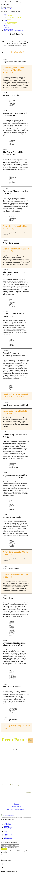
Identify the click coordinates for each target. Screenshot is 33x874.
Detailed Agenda (11, 23)
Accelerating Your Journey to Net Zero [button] (15, 435)
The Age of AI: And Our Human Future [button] (13, 153)
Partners (9, 19)
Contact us (6, 27)
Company (6, 831)
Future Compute (8, 827)
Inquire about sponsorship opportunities (13, 30)
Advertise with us (8, 834)
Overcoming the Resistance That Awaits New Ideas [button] (14, 644)
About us (6, 832)
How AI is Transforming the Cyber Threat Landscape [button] (15, 476)
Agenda (6, 20)
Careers (5, 835)
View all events (7, 828)
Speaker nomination (8, 29)
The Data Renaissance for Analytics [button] (14, 273)
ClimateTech (7, 823)
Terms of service (8, 838)
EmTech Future (7, 824)
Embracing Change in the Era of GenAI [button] (15, 192)
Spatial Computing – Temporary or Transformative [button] (15, 354)
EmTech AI (6, 826)
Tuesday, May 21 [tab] (18, 52)
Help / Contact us (8, 837)
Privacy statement (8, 839)
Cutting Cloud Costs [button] (12, 517)
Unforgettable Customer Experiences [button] (13, 314)
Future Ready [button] (9, 598)
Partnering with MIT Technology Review (12, 784)
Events (5, 821)
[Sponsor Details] (16, 761)
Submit (3, 849)
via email (28, 792)
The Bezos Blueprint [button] (12, 686)
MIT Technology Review (14, 17)
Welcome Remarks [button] (11, 95)
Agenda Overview (12, 22)
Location (9, 15)
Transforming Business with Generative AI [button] (15, 114)
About (5, 14)
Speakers (6, 25)
